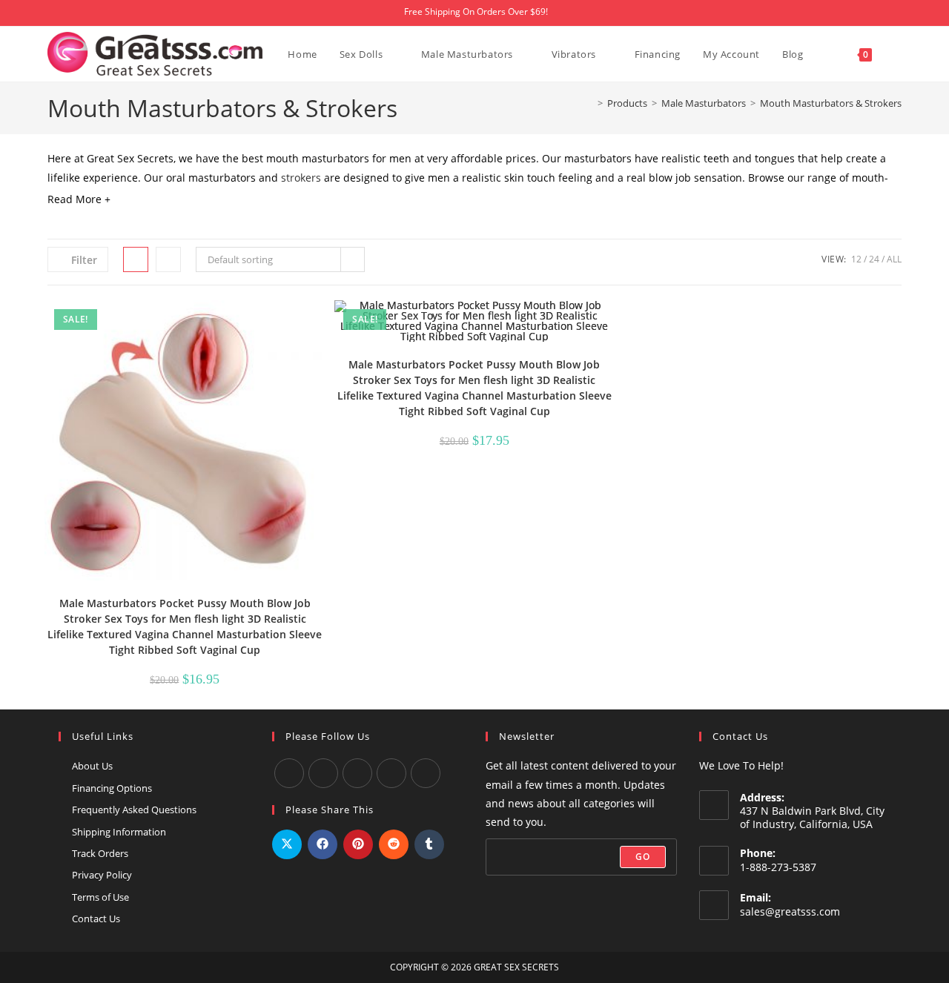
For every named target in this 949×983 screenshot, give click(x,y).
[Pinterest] (425, 773)
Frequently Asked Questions (134, 809)
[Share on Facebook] (322, 844)
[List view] (168, 259)
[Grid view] (135, 259)
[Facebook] (289, 773)
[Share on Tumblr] (429, 844)
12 (856, 259)
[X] (391, 773)
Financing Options (112, 788)
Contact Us (96, 918)
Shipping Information (119, 831)
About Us (92, 765)
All (894, 259)
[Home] (589, 103)
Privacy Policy (102, 874)
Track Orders (100, 853)
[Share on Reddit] (394, 844)
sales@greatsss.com (790, 911)
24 (874, 259)
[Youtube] (323, 773)
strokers (301, 178)
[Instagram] (357, 773)
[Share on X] (287, 844)
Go (642, 856)
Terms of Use (100, 897)
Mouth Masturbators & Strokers (831, 103)
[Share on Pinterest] (358, 844)
